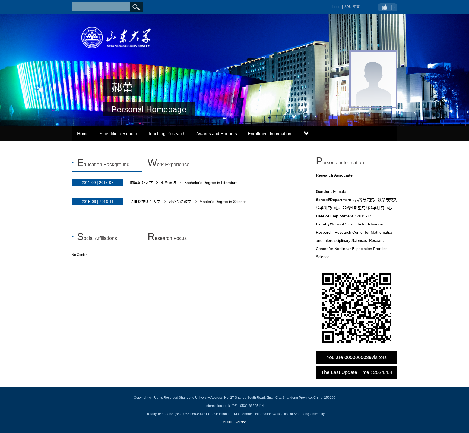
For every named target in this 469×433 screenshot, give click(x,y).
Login (336, 7)
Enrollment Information (269, 133)
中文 (356, 7)
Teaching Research (166, 133)
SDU (347, 7)
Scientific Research (118, 133)
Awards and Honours (216, 133)
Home (83, 133)
